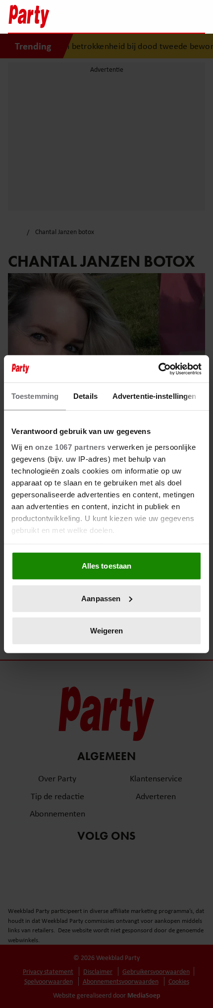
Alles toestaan (106, 566)
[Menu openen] (135, 16)
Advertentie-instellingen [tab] (154, 396)
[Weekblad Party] (62, 16)
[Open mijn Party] (167, 16)
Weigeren (106, 630)
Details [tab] (85, 396)
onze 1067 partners (70, 446)
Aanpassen (100, 598)
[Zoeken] (197, 17)
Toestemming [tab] (34, 396)
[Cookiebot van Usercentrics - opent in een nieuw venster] (158, 368)
